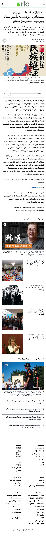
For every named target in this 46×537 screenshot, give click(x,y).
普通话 (18, 448)
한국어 (18, 457)
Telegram (40, 512)
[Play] (41, 94)
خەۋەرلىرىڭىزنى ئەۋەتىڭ (36, 524)
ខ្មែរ (20, 462)
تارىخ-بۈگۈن (40, 457)
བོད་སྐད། (18, 465)
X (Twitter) (39, 507)
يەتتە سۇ (41, 459)
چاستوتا (41, 480)
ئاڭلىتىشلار (40, 483)
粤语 (19, 451)
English (18, 471)
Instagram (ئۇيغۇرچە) (36, 501)
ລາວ (19, 459)
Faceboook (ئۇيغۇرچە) (35, 495)
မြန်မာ (18, 454)
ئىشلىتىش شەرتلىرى (15, 501)
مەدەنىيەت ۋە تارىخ (38, 454)
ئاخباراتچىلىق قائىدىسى (14, 495)
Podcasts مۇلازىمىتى (36, 486)
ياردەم (19, 515)
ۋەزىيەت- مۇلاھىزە (38, 451)
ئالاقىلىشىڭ (17, 486)
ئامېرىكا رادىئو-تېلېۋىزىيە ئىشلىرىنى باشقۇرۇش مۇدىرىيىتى (13, 507)
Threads (40, 515)
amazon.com (37, 188)
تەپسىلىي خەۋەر (39, 448)
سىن (42, 462)
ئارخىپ (41, 465)
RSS (42, 518)
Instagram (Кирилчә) (35, 504)
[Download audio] (5, 93)
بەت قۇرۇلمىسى (16, 518)
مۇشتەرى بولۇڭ (39, 521)
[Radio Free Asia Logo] (23, 3)
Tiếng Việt (16, 468)
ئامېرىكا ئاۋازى (16, 512)
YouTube (40, 509)
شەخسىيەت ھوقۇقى (15, 498)
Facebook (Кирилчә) (35, 498)
